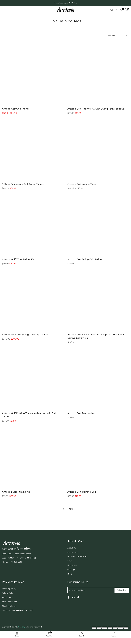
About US (71, 548)
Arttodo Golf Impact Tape (81, 184)
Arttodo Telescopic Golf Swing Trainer (23, 184)
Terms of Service (9, 602)
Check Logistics (9, 606)
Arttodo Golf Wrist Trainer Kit (18, 259)
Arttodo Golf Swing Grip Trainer (84, 259)
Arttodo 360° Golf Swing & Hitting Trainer (25, 334)
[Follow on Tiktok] (78, 597)
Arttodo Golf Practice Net (81, 413)
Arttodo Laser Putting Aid (16, 492)
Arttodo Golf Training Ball (81, 492)
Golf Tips (71, 569)
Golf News (72, 565)
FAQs (69, 561)
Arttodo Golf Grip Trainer (15, 108)
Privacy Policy (8, 597)
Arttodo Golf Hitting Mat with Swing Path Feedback (96, 108)
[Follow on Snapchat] (68, 597)
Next (71, 509)
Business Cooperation (77, 556)
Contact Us (72, 552)
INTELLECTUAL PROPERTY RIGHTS (17, 610)
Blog (69, 574)
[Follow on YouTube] (73, 597)
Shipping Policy (9, 588)
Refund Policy (8, 593)
